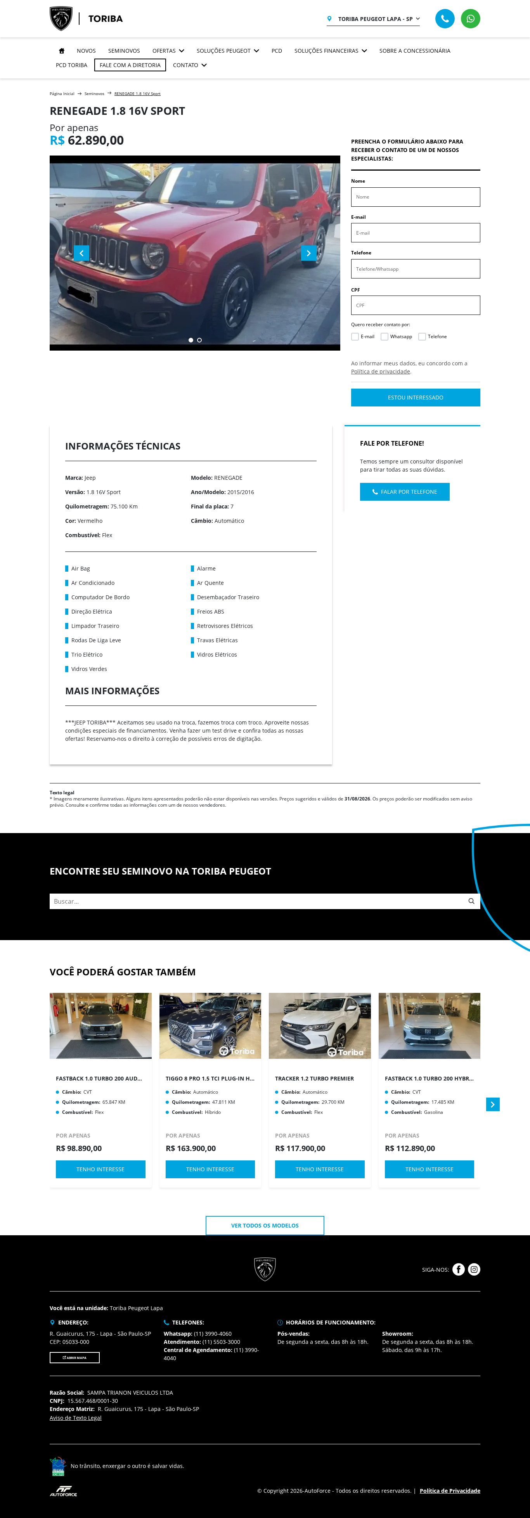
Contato (185, 65)
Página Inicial (62, 93)
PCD (277, 50)
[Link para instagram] (474, 1269)
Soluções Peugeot (224, 50)
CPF (355, 290)
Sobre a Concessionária (414, 50)
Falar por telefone (409, 491)
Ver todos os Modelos (265, 1225)
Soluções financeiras (326, 50)
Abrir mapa (76, 1357)
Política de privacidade (380, 371)
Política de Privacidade (450, 1490)
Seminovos (124, 50)
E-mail (358, 217)
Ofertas (164, 50)
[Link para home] (60, 51)
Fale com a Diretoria (130, 65)
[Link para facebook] (458, 1269)
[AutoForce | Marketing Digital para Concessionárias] (63, 1490)
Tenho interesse (100, 1169)
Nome (358, 181)
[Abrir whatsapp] (470, 18)
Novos (86, 50)
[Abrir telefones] (445, 18)
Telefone (361, 252)
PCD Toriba (71, 65)
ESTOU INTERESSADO (415, 397)
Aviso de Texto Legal (76, 1417)
